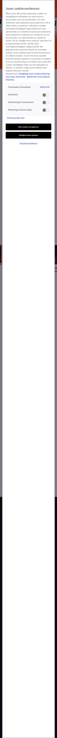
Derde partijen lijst (16, 118)
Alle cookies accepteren (28, 127)
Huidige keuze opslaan (28, 135)
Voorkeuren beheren (28, 143)
